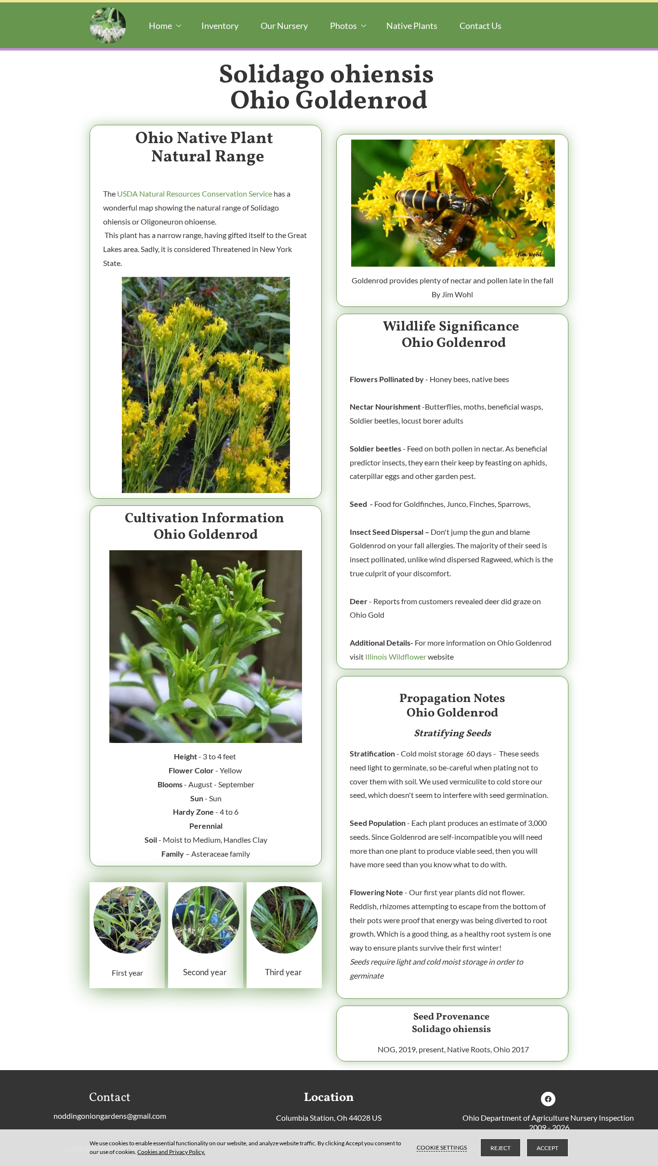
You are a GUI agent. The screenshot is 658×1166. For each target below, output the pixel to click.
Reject (500, 1148)
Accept (547, 1148)
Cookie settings (442, 1147)
